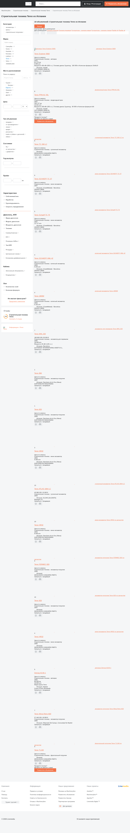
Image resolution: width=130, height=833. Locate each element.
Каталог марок (35, 805)
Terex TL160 (39, 750)
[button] (36, 73)
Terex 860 (38, 373)
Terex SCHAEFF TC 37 (43, 179)
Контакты (5, 798)
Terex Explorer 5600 (42, 54)
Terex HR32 (38, 451)
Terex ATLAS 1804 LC (42, 489)
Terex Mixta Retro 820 (42, 714)
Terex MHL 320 (40, 334)
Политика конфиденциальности (40, 794)
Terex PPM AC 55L (41, 95)
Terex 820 (38, 409)
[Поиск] (37, 4)
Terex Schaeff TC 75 (42, 215)
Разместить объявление (45, 121)
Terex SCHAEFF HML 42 (43, 258)
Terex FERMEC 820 (41, 564)
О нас (3, 791)
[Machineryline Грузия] (12, 4)
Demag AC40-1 (40, 673)
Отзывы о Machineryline (38, 801)
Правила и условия (36, 791)
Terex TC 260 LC (40, 144)
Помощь (4, 794)
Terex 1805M (39, 296)
